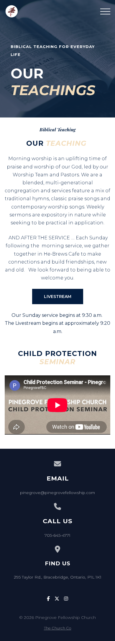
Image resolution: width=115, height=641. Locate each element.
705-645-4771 (57, 535)
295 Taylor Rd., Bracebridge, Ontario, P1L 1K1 (57, 577)
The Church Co (57, 628)
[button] (105, 11)
